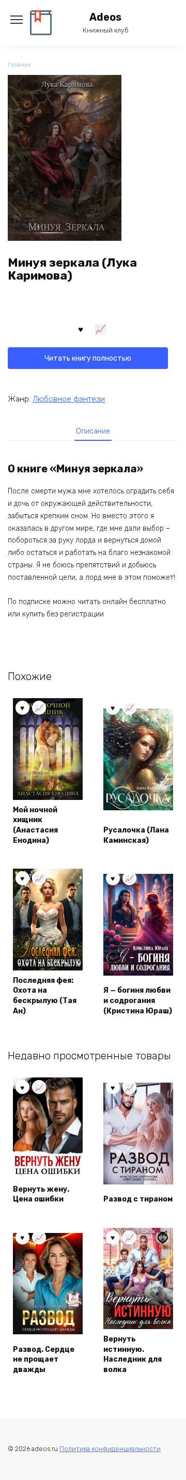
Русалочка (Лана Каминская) (136, 835)
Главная (19, 64)
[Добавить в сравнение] (101, 328)
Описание (93, 431)
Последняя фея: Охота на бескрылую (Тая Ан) (44, 995)
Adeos (105, 17)
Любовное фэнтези (69, 399)
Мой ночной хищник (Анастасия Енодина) (35, 825)
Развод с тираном (138, 1199)
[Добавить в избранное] (80, 328)
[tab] (93, 431)
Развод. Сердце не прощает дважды (43, 1359)
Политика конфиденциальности (110, 1449)
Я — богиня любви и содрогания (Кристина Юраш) (137, 1000)
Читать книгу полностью (87, 358)
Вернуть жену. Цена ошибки (41, 1194)
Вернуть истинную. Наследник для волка (132, 1354)
